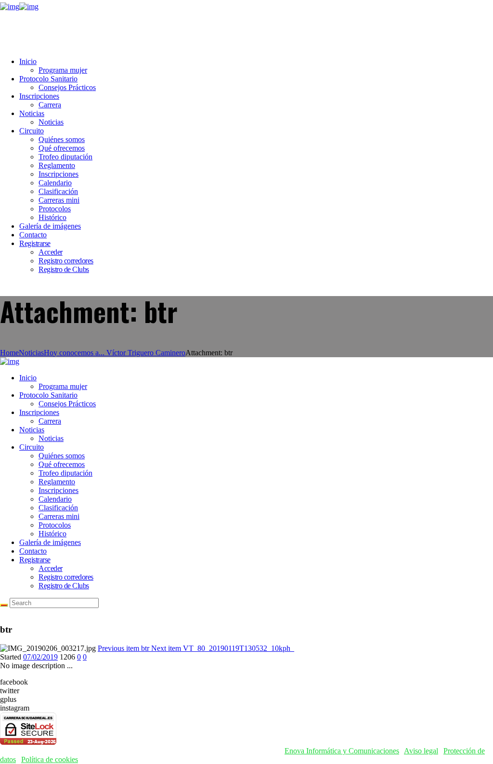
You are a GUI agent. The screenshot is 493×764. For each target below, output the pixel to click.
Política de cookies (49, 759)
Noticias (31, 353)
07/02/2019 (40, 657)
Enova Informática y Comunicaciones (342, 751)
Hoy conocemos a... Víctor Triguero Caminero (114, 353)
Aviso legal (421, 751)
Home (9, 353)
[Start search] (4, 605)
